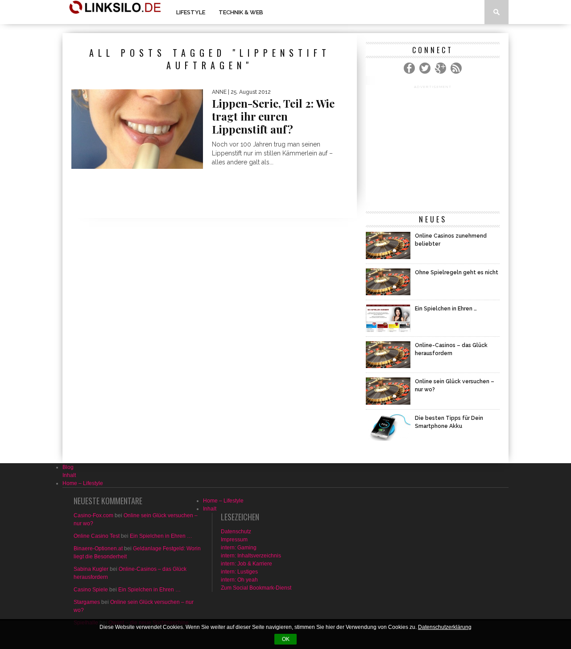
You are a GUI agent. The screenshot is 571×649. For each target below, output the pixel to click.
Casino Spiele (91, 589)
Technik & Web (241, 12)
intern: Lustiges (239, 572)
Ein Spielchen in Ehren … (161, 536)
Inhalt (69, 475)
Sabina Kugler (91, 569)
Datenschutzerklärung (445, 627)
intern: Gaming (239, 547)
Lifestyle (190, 12)
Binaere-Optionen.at (98, 548)
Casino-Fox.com (93, 515)
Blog (68, 467)
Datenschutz (236, 531)
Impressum (234, 539)
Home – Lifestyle (82, 483)
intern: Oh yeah (239, 580)
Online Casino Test (97, 536)
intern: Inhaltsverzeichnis (251, 556)
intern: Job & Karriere (246, 564)
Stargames (87, 602)
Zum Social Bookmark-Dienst (256, 588)
